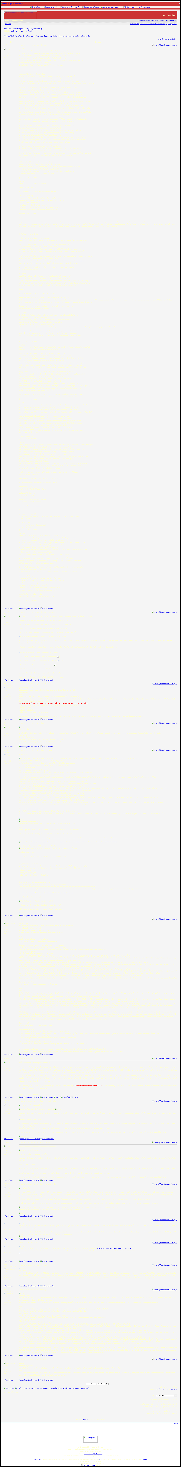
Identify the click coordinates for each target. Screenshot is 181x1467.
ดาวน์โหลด (95, 7)
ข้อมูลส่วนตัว (134, 24)
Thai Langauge (145, 7)
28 (22, 31)
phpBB (85, 1419)
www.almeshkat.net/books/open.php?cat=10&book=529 (114, 1248)
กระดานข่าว (54, 7)
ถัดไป (29, 31)
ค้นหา (162, 20)
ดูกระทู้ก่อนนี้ (162, 39)
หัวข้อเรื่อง (132, 7)
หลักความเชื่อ (85, 36)
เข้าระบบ (8, 24)
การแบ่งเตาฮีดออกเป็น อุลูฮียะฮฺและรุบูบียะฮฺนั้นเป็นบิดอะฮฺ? (23, 29)
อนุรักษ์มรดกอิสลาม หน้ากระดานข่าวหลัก (65, 36)
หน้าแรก (38, 7)
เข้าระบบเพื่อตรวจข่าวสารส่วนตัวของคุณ (153, 24)
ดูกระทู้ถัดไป (172, 39)
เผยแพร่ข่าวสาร (116, 7)
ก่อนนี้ (12, 31)
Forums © (177, 1423)
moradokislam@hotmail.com (93, 1454)
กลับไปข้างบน (8, 608)
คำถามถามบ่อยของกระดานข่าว (147, 20)
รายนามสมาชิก (171, 20)
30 (26, 31)
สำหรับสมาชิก (75, 7)
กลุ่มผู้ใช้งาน (172, 24)
